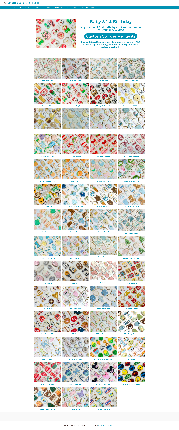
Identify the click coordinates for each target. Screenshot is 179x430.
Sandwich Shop (60, 7)
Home (7, 7)
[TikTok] (35, 3)
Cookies (17, 7)
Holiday (74, 7)
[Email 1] (38, 3)
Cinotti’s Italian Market (90, 7)
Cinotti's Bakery (17, 2)
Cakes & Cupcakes (32, 7)
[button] (41, 3)
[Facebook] (29, 3)
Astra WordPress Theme (107, 425)
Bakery (47, 7)
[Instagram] (32, 3)
